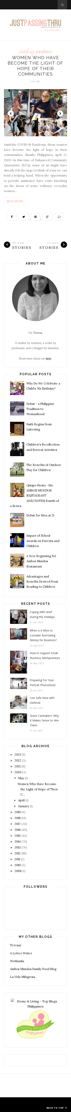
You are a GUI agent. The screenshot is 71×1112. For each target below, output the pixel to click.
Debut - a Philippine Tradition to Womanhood (40, 409)
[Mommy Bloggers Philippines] (35, 1039)
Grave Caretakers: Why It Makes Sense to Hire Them (44, 720)
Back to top (55, 1107)
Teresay (15, 945)
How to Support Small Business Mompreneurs (45, 655)
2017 (18, 824)
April (21, 800)
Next (60, 113)
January (23, 806)
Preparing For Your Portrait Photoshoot (43, 682)
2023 (18, 754)
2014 (18, 841)
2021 (18, 766)
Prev (11, 113)
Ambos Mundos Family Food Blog (33, 969)
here (48, 358)
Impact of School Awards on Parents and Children (42, 541)
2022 (18, 760)
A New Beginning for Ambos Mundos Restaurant (41, 561)
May (21, 778)
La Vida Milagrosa (22, 977)
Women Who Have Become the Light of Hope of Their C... (38, 789)
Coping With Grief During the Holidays (42, 614)
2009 (18, 871)
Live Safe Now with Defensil (42, 700)
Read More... (16, 201)
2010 (18, 865)
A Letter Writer (21, 953)
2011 (17, 859)
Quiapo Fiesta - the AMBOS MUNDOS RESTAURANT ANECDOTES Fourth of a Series (34, 495)
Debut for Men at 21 (40, 515)
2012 (18, 853)
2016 (18, 830)
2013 (18, 847)
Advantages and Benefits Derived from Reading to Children (42, 582)
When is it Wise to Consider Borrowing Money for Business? (43, 635)
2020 (18, 772)
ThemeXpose (35, 1102)
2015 (18, 835)
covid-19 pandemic (35, 51)
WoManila (17, 961)
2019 (18, 812)
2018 (18, 818)
